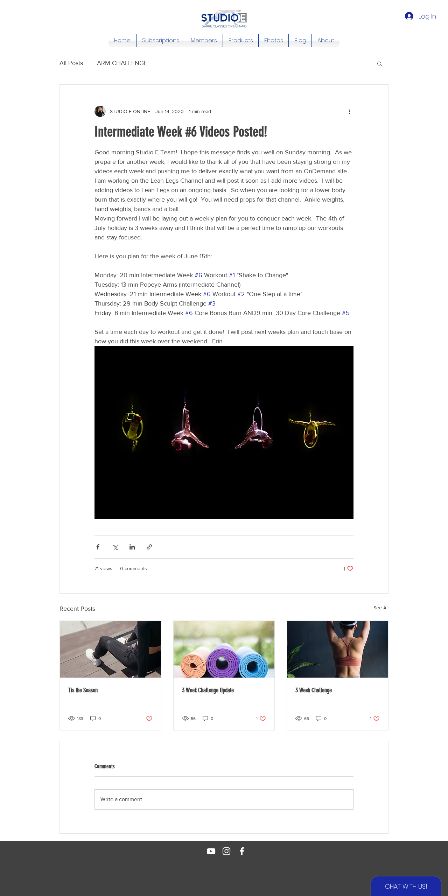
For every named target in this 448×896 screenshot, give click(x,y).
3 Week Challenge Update (208, 690)
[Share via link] (149, 547)
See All (380, 607)
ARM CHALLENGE (122, 62)
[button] (379, 63)
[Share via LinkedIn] (132, 547)
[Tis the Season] (110, 649)
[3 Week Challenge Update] (224, 649)
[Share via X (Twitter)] (115, 547)
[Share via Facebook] (97, 547)
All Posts (71, 62)
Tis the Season (83, 690)
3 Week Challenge (313, 690)
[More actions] (349, 111)
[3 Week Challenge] (337, 649)
